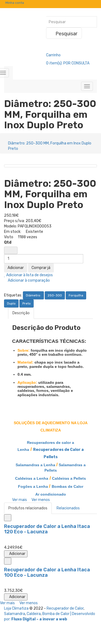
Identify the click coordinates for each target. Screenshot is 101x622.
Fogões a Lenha (33, 486)
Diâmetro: (33, 295)
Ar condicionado (50, 494)
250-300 (55, 295)
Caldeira (34, 613)
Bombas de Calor (67, 486)
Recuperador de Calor (65, 608)
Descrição (21, 313)
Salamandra (14, 613)
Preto (26, 303)
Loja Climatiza (16, 608)
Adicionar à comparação (28, 280)
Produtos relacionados (27, 508)
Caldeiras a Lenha (31, 478)
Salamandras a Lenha (35, 465)
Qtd (7, 242)
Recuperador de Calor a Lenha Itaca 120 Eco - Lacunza (47, 529)
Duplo (11, 303)
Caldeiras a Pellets (69, 478)
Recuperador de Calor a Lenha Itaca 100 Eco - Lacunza (47, 572)
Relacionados (68, 508)
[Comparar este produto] (7, 517)
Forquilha (76, 295)
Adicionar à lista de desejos (29, 275)
